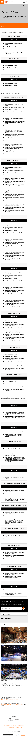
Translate (23, 735)
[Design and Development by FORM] (14, 732)
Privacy (21, 727)
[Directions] (24, 2)
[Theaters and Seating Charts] (14, 642)
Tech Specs (14, 725)
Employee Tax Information (8, 725)
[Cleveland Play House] (8, 2)
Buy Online (14, 39)
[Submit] (23, 609)
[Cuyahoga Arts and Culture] (10, 720)
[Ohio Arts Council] (17, 720)
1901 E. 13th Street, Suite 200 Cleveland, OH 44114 (11, 704)
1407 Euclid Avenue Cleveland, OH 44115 (9, 699)
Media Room (17, 727)
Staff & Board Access (21, 725)
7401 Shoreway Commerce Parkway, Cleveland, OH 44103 (13, 710)
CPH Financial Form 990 (10, 727)
